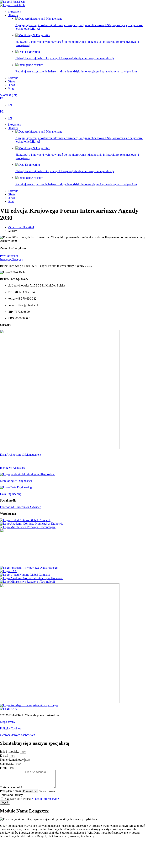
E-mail (4, 755)
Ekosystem (14, 11)
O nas (11, 85)
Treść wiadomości (11, 787)
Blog (11, 88)
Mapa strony (7, 721)
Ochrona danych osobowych (17, 735)
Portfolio (13, 78)
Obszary (13, 15)
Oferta (11, 81)
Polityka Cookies (10, 728)
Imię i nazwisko (10, 751)
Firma (4, 767)
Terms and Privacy (11, 794)
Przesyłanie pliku (11, 791)
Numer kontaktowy (12, 759)
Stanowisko (7, 763)
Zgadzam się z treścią (32, 798)
